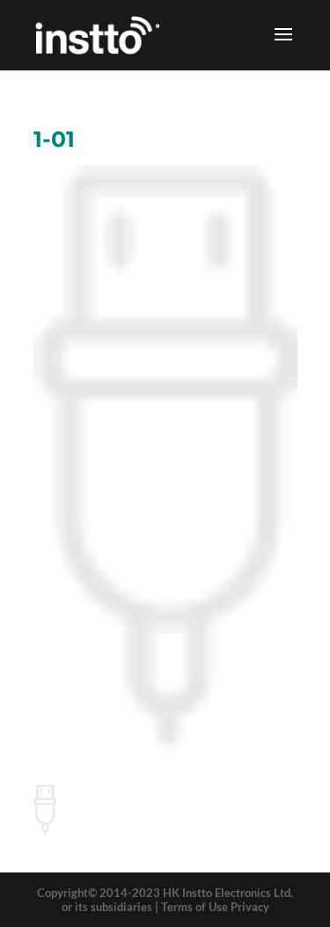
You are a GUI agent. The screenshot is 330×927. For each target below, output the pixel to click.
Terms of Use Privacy (215, 907)
